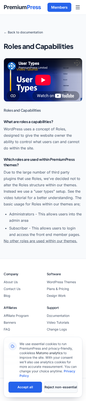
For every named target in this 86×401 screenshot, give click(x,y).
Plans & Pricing (58, 289)
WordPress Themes (61, 282)
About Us (11, 282)
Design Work (56, 296)
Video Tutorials (58, 322)
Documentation (58, 316)
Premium (22, 7)
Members (59, 7)
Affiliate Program (16, 316)
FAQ (7, 329)
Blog (7, 296)
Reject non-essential (60, 387)
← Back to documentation (23, 32)
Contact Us (12, 289)
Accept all (25, 387)
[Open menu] (77, 7)
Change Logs (57, 329)
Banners (10, 322)
